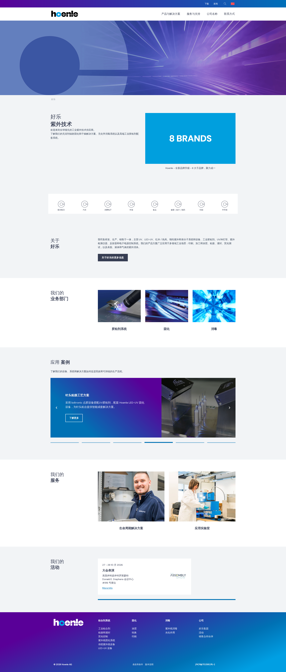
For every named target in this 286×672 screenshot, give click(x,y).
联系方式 (229, 14)
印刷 (134, 636)
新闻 (216, 3)
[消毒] (214, 306)
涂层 (134, 628)
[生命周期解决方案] (131, 496)
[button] (225, 3)
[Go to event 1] (167, 599)
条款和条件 (138, 664)
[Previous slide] (56, 407)
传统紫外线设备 (106, 644)
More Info (107, 588)
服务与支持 (193, 14)
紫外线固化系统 (106, 640)
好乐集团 (203, 628)
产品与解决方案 (170, 14)
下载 (207, 3)
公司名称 (212, 14)
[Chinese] (233, 3)
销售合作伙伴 (206, 636)
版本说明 (149, 664)
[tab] (64, 442)
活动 (201, 632)
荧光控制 (103, 636)
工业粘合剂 (104, 628)
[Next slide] (229, 407)
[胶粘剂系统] (119, 306)
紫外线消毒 (171, 628)
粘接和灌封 (104, 632)
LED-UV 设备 (105, 648)
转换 (134, 632)
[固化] (166, 306)
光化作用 (170, 632)
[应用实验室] (202, 496)
